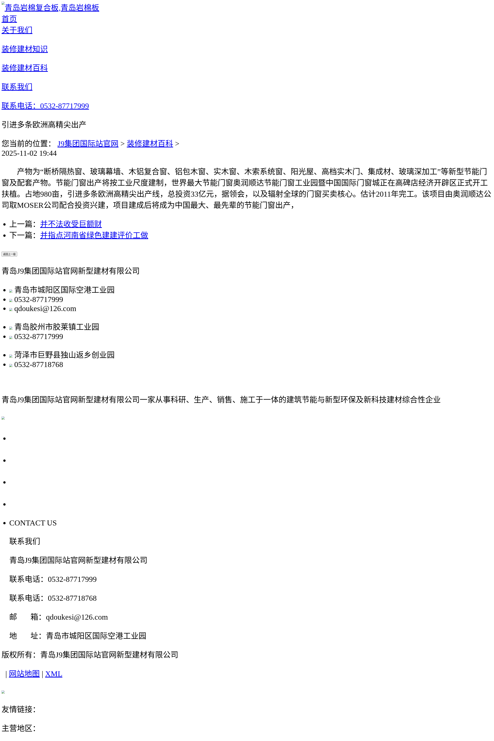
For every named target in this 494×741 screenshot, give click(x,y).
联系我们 (27, 504)
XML (53, 673)
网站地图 (24, 673)
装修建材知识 (36, 460)
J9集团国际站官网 (88, 143)
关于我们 (27, 438)
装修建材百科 (150, 143)
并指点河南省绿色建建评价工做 (94, 235)
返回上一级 (9, 254)
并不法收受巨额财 (71, 224)
